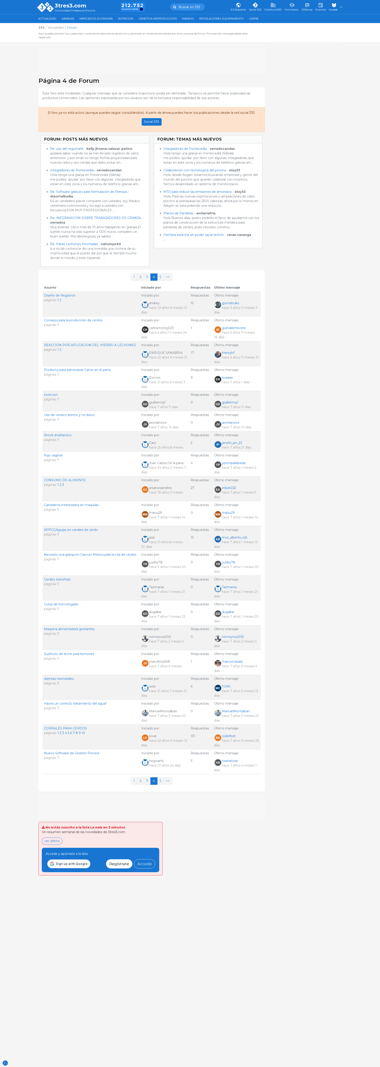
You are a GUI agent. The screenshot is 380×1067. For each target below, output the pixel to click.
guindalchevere (234, 328)
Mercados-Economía (96, 18)
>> (168, 277)
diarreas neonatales (59, 679)
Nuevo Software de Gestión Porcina (71, 753)
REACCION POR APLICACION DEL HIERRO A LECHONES (90, 345)
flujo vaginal (53, 455)
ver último (52, 841)
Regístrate (119, 863)
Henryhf (228, 353)
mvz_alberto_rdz (234, 537)
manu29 (228, 513)
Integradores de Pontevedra (72, 170)
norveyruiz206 (233, 637)
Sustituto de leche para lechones (69, 654)
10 (83, 733)
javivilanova (230, 423)
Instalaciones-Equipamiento (221, 18)
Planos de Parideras (178, 213)
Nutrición (125, 18)
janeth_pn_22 (232, 443)
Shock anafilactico (58, 435)
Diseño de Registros (59, 295)
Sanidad (68, 18)
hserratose (230, 761)
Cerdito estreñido (57, 579)
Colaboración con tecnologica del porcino (194, 170)
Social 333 (151, 122)
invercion (51, 395)
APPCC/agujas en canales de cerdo (71, 530)
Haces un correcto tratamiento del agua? (75, 703)
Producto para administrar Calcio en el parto (77, 370)
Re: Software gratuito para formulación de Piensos (88, 192)
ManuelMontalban (236, 711)
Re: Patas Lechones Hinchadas (74, 244)
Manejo (188, 18)
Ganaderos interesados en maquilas (71, 505)
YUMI (226, 686)
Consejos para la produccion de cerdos (73, 320)
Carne (254, 18)
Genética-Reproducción (158, 18)
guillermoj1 (230, 402)
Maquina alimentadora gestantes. (69, 629)
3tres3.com (70, 5)
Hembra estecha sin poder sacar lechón (194, 235)
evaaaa (227, 378)
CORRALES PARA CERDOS (65, 728)
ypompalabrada (233, 463)
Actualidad (47, 18)
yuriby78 (228, 562)
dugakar (228, 612)
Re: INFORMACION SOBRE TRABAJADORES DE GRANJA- (96, 218)
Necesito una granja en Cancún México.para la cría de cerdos (90, 555)
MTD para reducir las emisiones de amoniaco (197, 192)
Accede (144, 863)
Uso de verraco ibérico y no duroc (69, 415)
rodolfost (229, 736)
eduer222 (229, 488)
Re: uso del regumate (67, 149)
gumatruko (230, 303)
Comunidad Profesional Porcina (75, 10)
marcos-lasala (232, 662)
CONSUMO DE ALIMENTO (65, 480)
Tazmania (229, 587)
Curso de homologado (61, 604)
